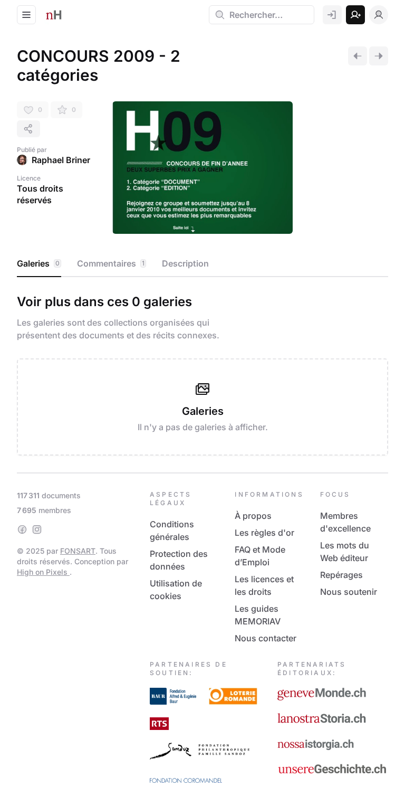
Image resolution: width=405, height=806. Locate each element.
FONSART (77, 550)
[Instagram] (37, 529)
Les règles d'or (264, 532)
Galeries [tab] (38, 263)
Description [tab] (185, 263)
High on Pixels (43, 571)
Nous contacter (265, 638)
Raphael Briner (61, 160)
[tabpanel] (202, 373)
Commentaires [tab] (110, 263)
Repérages (341, 575)
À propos (253, 515)
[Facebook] (22, 529)
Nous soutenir (348, 591)
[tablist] (202, 264)
